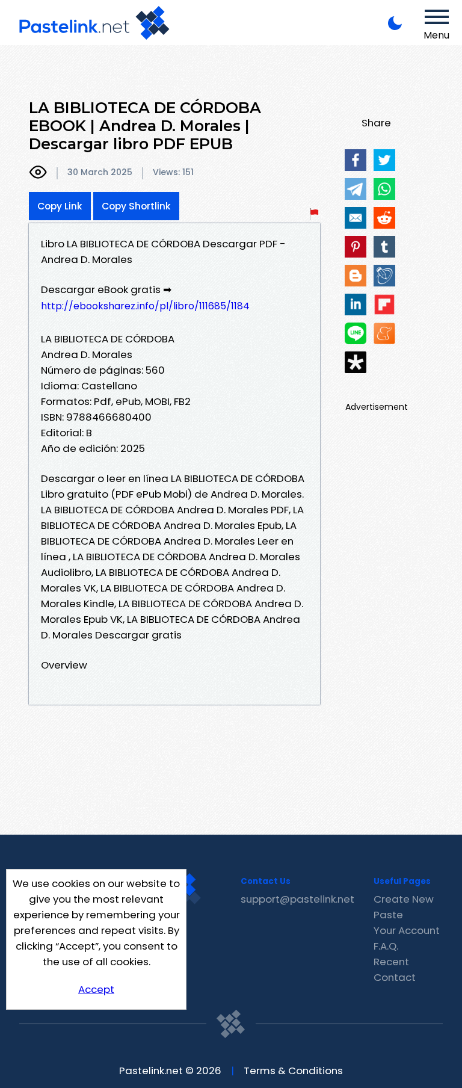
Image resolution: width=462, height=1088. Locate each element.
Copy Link (59, 206)
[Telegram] (355, 189)
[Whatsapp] (384, 189)
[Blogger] (355, 275)
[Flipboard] (384, 304)
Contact (395, 977)
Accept (96, 989)
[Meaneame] (384, 333)
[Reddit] (384, 218)
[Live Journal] (384, 275)
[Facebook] (355, 160)
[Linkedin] (355, 304)
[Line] (355, 333)
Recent (391, 961)
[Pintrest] (355, 247)
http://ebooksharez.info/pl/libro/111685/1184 (145, 306)
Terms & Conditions (293, 1070)
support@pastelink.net (297, 899)
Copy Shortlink (136, 206)
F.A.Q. (386, 946)
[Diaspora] (355, 362)
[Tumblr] (384, 247)
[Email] (355, 218)
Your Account (407, 930)
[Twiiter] (384, 160)
